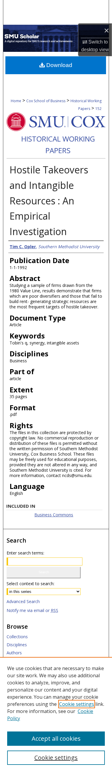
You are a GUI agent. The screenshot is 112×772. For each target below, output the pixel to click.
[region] (56, 714)
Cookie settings (76, 704)
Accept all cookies (56, 738)
